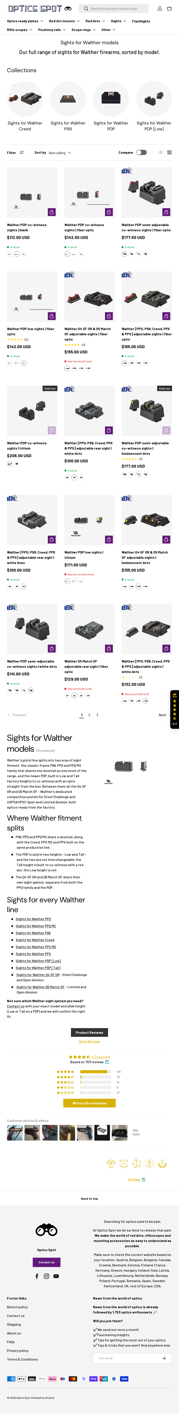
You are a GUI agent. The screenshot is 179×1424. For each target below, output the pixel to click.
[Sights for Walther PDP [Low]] (154, 99)
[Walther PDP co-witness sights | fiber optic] (89, 192)
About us (14, 1333)
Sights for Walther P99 (68, 126)
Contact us (15, 1006)
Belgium (135, 1260)
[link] (42, 714)
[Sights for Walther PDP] (111, 99)
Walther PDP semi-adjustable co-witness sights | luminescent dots (145, 448)
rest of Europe (141, 1286)
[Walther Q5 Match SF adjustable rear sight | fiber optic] (89, 629)
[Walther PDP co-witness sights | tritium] (32, 411)
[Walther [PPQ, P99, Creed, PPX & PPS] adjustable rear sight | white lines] (32, 520)
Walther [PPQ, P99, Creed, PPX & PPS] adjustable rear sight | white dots (88, 448)
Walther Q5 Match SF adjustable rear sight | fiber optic (86, 666)
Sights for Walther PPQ (33, 919)
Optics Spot (23, 1397)
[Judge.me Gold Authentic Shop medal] (123, 1163)
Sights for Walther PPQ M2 (36, 926)
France (159, 1265)
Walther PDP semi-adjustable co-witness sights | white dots (32, 663)
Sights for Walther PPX (33, 954)
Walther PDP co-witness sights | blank (27, 227)
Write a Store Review (89, 1103)
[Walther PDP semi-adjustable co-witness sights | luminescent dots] (147, 411)
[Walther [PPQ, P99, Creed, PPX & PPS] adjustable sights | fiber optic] (147, 296)
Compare (126, 152)
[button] (10, 254)
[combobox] (114, 8)
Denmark (119, 1265)
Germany (102, 1270)
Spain (146, 1281)
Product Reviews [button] (89, 1032)
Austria (122, 1260)
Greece (116, 1270)
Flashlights (141, 21)
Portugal (118, 1281)
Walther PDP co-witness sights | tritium (27, 445)
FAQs (11, 1342)
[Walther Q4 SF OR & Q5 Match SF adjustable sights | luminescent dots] (147, 520)
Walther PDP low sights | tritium (83, 554)
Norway (161, 1275)
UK (126, 1286)
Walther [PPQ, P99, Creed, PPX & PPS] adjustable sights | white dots (146, 666)
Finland (147, 1265)
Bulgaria (150, 1260)
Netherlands (144, 1275)
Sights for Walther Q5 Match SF (40, 987)
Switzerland (113, 1286)
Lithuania (104, 1275)
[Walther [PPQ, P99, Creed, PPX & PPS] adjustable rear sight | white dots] (89, 411)
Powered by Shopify (43, 1397)
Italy (154, 1270)
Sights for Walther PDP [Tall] (38, 968)
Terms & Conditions (22, 1359)
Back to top (89, 1198)
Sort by (40, 152)
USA (157, 1286)
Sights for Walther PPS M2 (36, 947)
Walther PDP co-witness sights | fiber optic (84, 227)
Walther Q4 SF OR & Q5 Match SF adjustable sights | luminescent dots (145, 557)
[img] (89, 1056)
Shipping (14, 1324)
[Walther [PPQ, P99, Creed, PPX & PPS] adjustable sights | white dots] (147, 629)
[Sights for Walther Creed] (25, 99)
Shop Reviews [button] (89, 1041)
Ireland (143, 1270)
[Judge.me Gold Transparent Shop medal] (136, 1163)
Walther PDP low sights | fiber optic (30, 331)
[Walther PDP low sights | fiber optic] (32, 296)
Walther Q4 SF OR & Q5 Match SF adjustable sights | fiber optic (87, 334)
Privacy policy (18, 1350)
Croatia (105, 1265)
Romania (133, 1281)
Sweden (158, 1281)
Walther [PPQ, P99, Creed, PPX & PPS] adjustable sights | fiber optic (147, 334)
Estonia (134, 1265)
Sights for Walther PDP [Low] (154, 126)
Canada (164, 1260)
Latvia (164, 1270)
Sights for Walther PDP (111, 126)
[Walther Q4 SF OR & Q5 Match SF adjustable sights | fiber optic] (89, 296)
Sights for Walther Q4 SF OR (37, 975)
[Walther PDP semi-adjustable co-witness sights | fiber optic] (147, 192)
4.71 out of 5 (100, 1057)
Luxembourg (123, 1275)
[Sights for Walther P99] (68, 99)
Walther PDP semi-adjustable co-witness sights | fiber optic (146, 227)
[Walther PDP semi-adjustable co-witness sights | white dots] (32, 629)
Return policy (17, 1307)
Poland (104, 1281)
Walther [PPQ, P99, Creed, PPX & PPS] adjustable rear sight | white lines (31, 557)
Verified (134, 1179)
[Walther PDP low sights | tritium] (89, 520)
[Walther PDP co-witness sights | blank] (32, 192)
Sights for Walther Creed (25, 126)
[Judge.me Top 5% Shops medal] (162, 1163)
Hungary (130, 1270)
